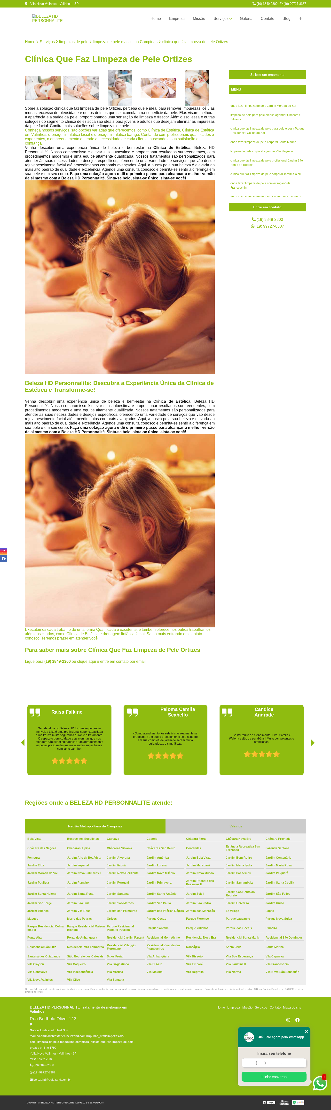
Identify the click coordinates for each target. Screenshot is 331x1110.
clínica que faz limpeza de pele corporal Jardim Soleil (265, 174)
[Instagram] (288, 1020)
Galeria (246, 18)
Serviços (221, 18)
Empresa (177, 18)
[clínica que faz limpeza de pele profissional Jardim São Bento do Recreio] (197, 88)
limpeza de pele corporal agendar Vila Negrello (261, 151)
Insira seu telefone (274, 1053)
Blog (287, 18)
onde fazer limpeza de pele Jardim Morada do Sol (263, 106)
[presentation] (16, 761)
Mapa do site (292, 1007)
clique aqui (86, 661)
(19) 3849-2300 (266, 4)
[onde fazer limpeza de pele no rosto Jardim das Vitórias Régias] (81, 88)
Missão (199, 18)
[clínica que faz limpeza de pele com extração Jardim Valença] (158, 88)
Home (155, 18)
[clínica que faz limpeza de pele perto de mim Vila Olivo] (120, 88)
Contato (267, 18)
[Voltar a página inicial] (49, 18)
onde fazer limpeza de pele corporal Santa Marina (263, 142)
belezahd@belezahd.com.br (52, 1079)
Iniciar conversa (274, 1077)
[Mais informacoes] (300, 18)
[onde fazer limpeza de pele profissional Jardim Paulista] (43, 88)
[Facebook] (297, 1020)
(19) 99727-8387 (294, 4)
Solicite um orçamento (267, 75)
